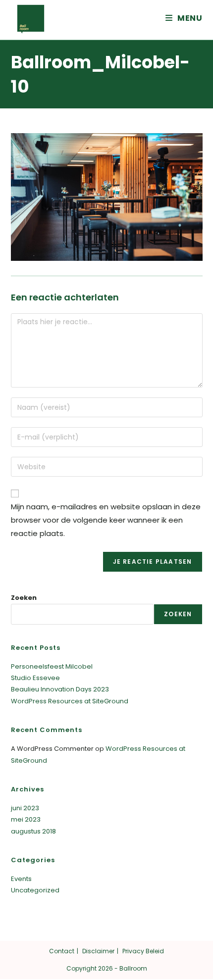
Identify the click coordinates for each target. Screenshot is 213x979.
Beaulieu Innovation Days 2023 (60, 689)
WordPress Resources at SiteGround (69, 701)
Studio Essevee (35, 678)
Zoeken (24, 597)
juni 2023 (25, 808)
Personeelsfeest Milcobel (52, 666)
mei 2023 (26, 819)
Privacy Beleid (143, 951)
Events (21, 878)
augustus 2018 (33, 831)
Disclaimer (98, 951)
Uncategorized (35, 890)
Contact (61, 951)
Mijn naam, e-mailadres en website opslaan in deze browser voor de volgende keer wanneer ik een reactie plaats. (106, 519)
